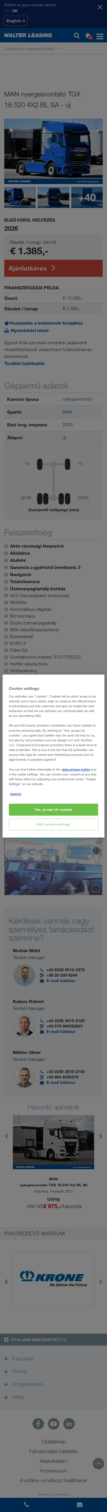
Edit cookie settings (53, 824)
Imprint (15, 794)
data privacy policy (76, 769)
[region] (53, 756)
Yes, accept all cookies (53, 810)
